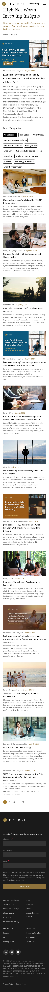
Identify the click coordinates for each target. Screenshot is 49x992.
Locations (7, 917)
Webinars (8, 151)
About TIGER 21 (8, 929)
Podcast (29, 904)
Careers (6, 933)
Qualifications (8, 904)
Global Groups (8, 913)
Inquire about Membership (34, 3)
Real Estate (24, 135)
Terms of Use (31, 942)
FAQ (4, 937)
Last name (8, 850)
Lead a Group (31, 929)
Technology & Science (24, 161)
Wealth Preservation (13, 167)
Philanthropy (38, 135)
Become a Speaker (33, 933)
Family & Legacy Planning (26, 156)
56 (23, 802)
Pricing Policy (8, 942)
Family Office (31, 145)
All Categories (10, 135)
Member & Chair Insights (15, 140)
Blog (28, 900)
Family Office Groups (11, 909)
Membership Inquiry (11, 922)
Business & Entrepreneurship (28, 151)
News (28, 909)
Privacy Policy (8, 984)
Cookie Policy (21, 984)
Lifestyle (7, 161)
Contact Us (30, 937)
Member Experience (13, 145)
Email (6, 861)
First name (8, 839)
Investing (8, 156)
